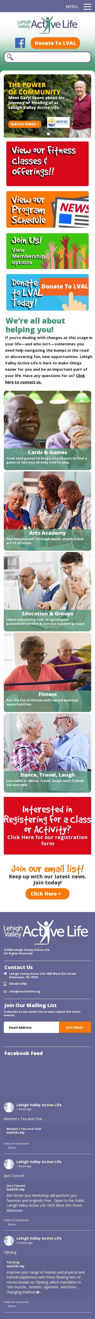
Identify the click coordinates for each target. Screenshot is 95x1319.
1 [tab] (44, 133)
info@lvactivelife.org (24, 991)
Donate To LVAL (55, 43)
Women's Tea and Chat (24, 1129)
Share (12, 1147)
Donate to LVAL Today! (27, 292)
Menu (72, 6)
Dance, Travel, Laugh (47, 774)
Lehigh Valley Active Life (39, 1104)
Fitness (48, 694)
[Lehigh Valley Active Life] (47, 25)
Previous (80, 129)
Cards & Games (47, 452)
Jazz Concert (16, 1185)
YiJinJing (13, 1262)
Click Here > (46, 893)
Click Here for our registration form (47, 840)
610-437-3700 (17, 984)
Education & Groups (47, 613)
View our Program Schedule (29, 209)
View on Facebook (16, 1143)
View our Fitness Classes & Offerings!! (44, 160)
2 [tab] (48, 133)
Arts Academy (47, 532)
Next (10, 129)
